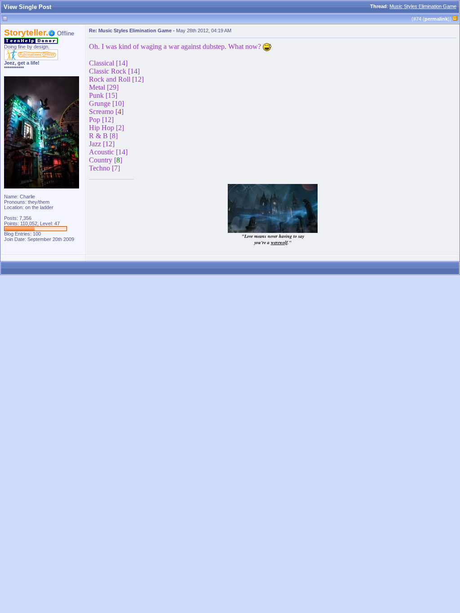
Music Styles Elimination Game (422, 6)
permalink (436, 19)
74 (418, 19)
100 (37, 233)
